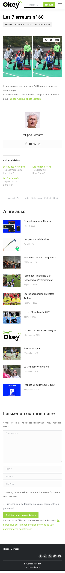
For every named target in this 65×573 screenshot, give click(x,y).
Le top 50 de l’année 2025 (37, 312)
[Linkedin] (39, 144)
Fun (18, 198)
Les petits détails (28, 198)
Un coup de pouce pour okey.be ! (40, 330)
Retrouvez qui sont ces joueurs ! (40, 257)
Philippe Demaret (11, 549)
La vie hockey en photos (36, 366)
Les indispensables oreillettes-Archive (39, 296)
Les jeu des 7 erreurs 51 (15, 166)
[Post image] (12, 226)
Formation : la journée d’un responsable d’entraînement (38, 277)
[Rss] (34, 144)
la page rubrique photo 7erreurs (25, 98)
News (39, 198)
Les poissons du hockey (36, 239)
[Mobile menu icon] (60, 5)
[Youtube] (30, 144)
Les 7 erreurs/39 (11, 178)
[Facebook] (25, 144)
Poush (38, 564)
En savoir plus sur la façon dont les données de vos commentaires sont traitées (31, 524)
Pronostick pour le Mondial (37, 221)
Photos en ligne (32, 348)
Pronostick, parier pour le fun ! (39, 384)
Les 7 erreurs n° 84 (41, 166)
